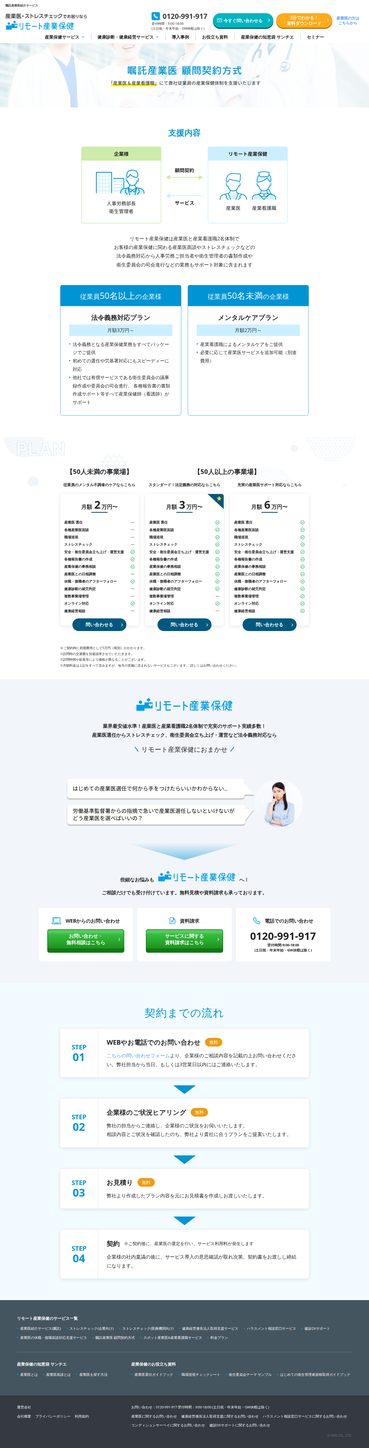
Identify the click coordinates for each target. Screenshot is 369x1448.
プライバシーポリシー (53, 1416)
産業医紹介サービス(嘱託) (40, 1328)
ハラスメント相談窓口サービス (271, 1328)
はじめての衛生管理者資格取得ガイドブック (315, 1374)
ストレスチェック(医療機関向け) (148, 1328)
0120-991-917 (166, 1407)
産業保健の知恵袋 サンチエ (267, 37)
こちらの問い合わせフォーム (138, 1055)
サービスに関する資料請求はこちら (184, 939)
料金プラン (219, 1337)
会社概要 (24, 1416)
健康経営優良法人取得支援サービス (210, 1328)
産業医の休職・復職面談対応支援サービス (53, 1337)
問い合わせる (99, 624)
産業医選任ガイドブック (154, 1374)
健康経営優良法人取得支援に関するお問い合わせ (220, 1416)
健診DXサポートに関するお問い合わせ (239, 1425)
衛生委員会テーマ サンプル (250, 1374)
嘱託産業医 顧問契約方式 (115, 1337)
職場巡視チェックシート (201, 1374)
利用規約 (82, 1416)
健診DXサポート (317, 1328)
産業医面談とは (58, 1374)
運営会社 (24, 1407)
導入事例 (180, 37)
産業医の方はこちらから (348, 20)
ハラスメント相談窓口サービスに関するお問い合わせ (305, 1416)
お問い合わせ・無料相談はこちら (85, 939)
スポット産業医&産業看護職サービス (172, 1337)
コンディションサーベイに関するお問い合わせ (168, 1425)
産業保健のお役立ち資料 (153, 1364)
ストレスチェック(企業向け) (91, 1328)
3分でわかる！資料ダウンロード (304, 20)
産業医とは (29, 1374)
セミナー (315, 37)
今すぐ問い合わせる (243, 20)
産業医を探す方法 (93, 1374)
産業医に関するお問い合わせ (154, 1416)
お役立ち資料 (215, 37)
